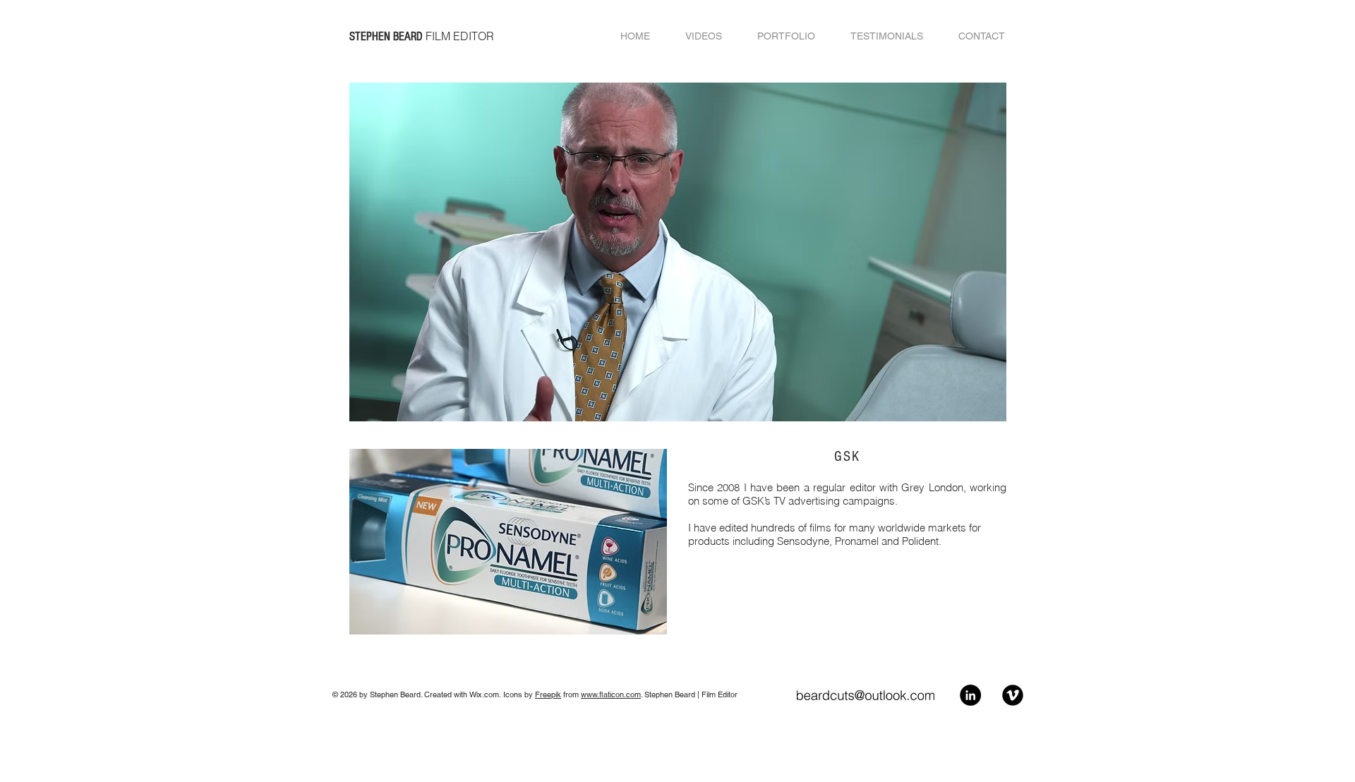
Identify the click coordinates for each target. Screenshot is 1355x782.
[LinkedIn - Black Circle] (970, 695)
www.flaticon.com (611, 694)
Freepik (548, 694)
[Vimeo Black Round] (1012, 695)
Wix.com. (486, 694)
